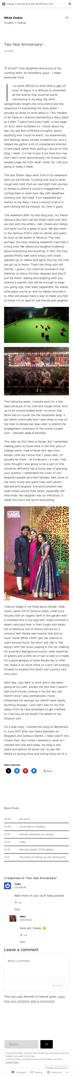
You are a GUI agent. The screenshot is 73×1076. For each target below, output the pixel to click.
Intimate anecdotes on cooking (36, 834)
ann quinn (24, 819)
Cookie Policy (12, 1062)
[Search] (46, 1044)
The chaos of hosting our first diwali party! (42, 857)
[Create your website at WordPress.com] (36, 4)
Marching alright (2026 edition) (36, 849)
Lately (22, 842)
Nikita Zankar (13, 17)
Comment (57, 985)
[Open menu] (67, 18)
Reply (17, 909)
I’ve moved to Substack (32, 826)
